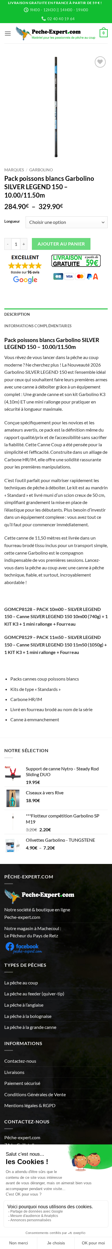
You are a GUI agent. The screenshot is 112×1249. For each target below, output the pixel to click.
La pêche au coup (21, 982)
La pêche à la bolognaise (27, 1016)
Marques (14, 170)
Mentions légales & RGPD (29, 1105)
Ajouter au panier (61, 243)
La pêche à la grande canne (30, 1027)
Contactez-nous (20, 1061)
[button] (7, 33)
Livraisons (14, 1072)
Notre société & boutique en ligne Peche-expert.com (37, 913)
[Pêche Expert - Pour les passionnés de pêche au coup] (55, 33)
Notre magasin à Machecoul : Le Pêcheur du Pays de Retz (32, 931)
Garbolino (41, 170)
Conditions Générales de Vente (35, 1094)
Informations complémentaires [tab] (38, 326)
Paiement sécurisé (22, 1083)
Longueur (12, 222)
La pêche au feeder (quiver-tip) (34, 993)
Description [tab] (17, 314)
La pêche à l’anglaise (23, 1005)
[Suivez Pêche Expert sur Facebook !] (23, 947)
